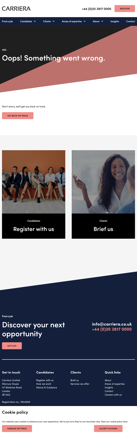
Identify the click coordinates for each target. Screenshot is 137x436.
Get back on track (17, 115)
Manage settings (17, 428)
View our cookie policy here (114, 421)
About (96, 21)
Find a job (7, 21)
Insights (115, 21)
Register (125, 8)
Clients (47, 21)
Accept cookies (108, 428)
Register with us (45, 380)
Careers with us (113, 394)
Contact (130, 21)
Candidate (26, 21)
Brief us (75, 380)
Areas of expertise (72, 21)
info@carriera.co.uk (112, 323)
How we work (43, 383)
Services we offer (80, 383)
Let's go (11, 345)
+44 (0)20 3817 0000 (96, 9)
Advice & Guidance (46, 387)
